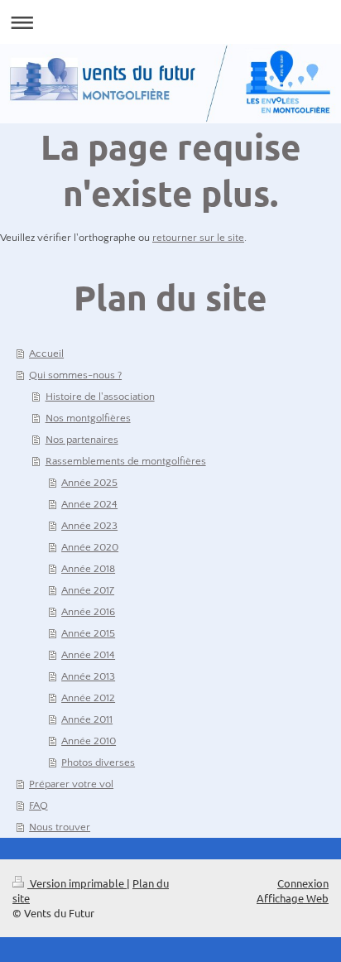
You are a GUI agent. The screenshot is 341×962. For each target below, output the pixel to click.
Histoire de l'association (100, 396)
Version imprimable (77, 883)
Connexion (303, 883)
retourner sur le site (198, 237)
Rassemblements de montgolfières (126, 461)
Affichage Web (293, 898)
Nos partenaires (82, 439)
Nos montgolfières (88, 418)
